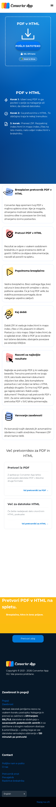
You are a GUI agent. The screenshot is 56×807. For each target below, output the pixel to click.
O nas (5, 767)
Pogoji (5, 700)
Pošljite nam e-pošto (13, 763)
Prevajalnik (8, 777)
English (7, 794)
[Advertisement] (28, 564)
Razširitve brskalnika (13, 781)
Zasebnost (7, 704)
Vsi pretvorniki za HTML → (35, 523)
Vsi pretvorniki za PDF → (35, 490)
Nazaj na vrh (43, 802)
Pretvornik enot (10, 774)
